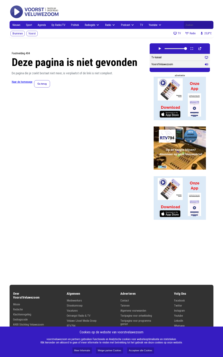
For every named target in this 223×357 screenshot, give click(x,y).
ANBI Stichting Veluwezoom (28, 324)
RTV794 (71, 325)
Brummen (17, 33)
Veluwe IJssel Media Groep (82, 320)
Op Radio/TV (58, 25)
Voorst (32, 33)
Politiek (75, 25)
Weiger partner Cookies (109, 350)
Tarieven (125, 305)
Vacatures (72, 310)
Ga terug (42, 83)
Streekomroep (75, 305)
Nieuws (16, 25)
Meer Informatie (82, 350)
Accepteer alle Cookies (140, 350)
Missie (16, 304)
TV (141, 25)
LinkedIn (178, 320)
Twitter (178, 305)
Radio (108, 25)
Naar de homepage (22, 82)
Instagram (179, 310)
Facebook (179, 300)
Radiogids (90, 25)
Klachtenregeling (22, 314)
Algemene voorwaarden (133, 310)
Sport (29, 25)
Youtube (153, 25)
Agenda (42, 25)
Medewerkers (74, 300)
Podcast (126, 25)
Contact (124, 300)
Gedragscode (20, 319)
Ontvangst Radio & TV (78, 315)
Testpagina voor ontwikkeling (136, 315)
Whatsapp (179, 325)
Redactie (18, 309)
